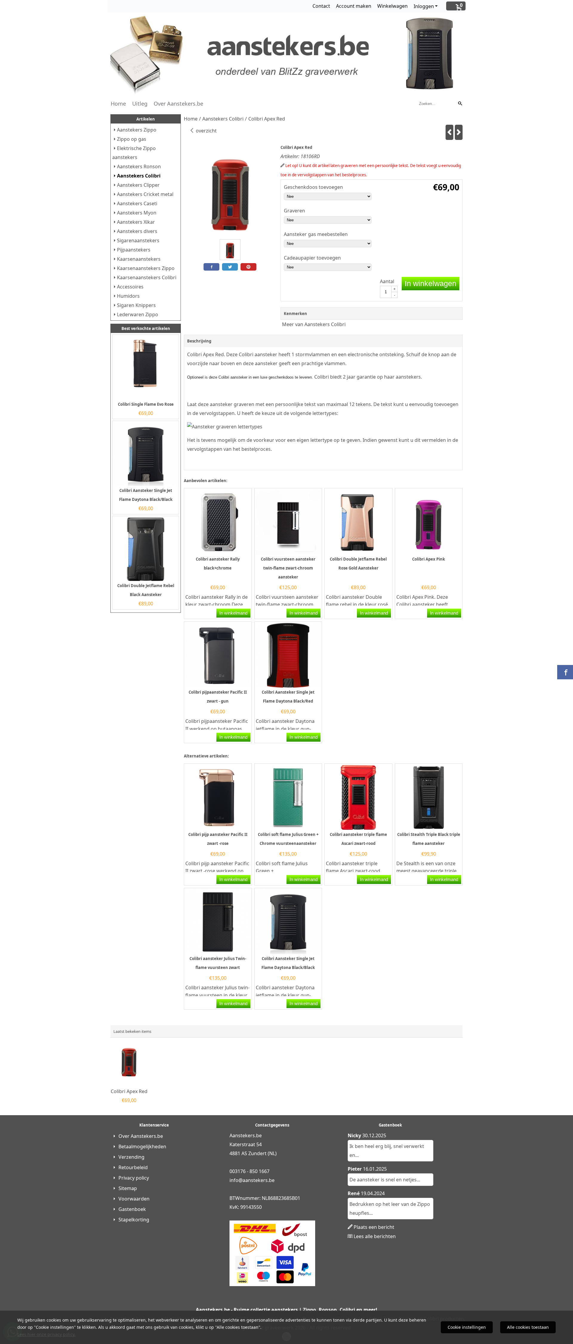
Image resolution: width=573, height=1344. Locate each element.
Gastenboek (132, 1209)
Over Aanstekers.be (178, 103)
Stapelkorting (133, 1219)
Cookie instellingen (467, 1327)
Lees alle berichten (375, 1236)
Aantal (387, 281)
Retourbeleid (133, 1167)
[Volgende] (459, 132)
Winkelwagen (392, 6)
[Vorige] (449, 132)
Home (118, 103)
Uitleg (139, 103)
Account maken (353, 6)
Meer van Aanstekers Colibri (314, 324)
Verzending (131, 1157)
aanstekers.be (259, 1180)
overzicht (206, 130)
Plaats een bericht (374, 1227)
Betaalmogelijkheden (142, 1146)
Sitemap (127, 1188)
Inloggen (424, 6)
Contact (321, 6)
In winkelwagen (430, 283)
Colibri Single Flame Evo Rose (146, 404)
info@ (236, 1180)
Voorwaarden (134, 1198)
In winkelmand (233, 612)
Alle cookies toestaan (528, 1327)
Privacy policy (133, 1178)
